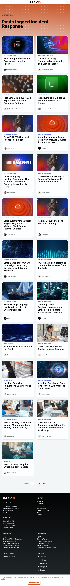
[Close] (67, 577)
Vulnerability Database (11, 545)
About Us (40, 501)
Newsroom (40, 506)
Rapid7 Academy (42, 545)
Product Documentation (45, 541)
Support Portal (42, 539)
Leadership (40, 504)
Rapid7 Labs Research (11, 543)
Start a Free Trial (9, 521)
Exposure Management (11, 508)
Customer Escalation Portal (46, 548)
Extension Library (43, 543)
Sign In (39, 537)
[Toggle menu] (67, 2)
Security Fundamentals (11, 548)
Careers (39, 515)
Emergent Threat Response (12, 539)
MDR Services (8, 511)
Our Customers (42, 508)
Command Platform (10, 506)
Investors (40, 512)
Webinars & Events (9, 541)
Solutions (6, 513)
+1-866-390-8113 (9, 557)
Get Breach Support (10, 525)
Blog (4, 537)
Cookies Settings (34, 582)
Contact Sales (8, 528)
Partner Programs (43, 510)
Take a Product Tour (10, 523)
